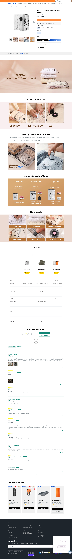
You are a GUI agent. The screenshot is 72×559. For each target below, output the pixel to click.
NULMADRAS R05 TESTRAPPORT (41, 536)
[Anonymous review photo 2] (15, 364)
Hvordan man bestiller (12, 527)
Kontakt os (10, 532)
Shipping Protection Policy (27, 527)
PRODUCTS (19, 3)
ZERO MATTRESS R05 (56, 500)
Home (9, 6)
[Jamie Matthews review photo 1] (10, 380)
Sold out (43, 510)
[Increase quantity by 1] (47, 37)
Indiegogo (39, 527)
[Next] (34, 22)
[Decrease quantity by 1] (42, 37)
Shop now (27, 272)
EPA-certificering (11, 535)
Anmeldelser (10, 525)
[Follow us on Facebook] (28, 553)
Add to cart (42, 40)
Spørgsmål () (19, 346)
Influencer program (41, 524)
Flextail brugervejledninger (12, 537)
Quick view (14, 508)
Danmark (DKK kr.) (17, 551)
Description (10, 53)
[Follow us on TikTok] (34, 553)
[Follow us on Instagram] (30, 553)
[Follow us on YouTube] (32, 553)
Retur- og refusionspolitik (27, 525)
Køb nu (55, 40)
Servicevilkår (25, 530)
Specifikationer (16, 53)
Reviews (21, 53)
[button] (39, 14)
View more (14, 510)
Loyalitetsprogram (41, 525)
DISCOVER (53, 3)
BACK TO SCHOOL (38, 3)
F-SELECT (48, 3)
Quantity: (38, 36)
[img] (10, 352)
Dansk (10, 551)
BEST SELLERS (25, 3)
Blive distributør (40, 532)
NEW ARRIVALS (31, 3)
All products (13, 6)
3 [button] (36, 474)
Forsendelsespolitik (26, 524)
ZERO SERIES (44, 3)
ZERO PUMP (11, 500)
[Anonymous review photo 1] (10, 364)
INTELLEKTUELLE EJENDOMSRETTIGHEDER (27, 533)
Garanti (9, 530)
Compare (26, 53)
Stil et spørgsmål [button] (44, 335)
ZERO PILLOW (41, 500)
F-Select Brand (40, 530)
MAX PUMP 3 (26, 500)
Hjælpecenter (10, 524)
